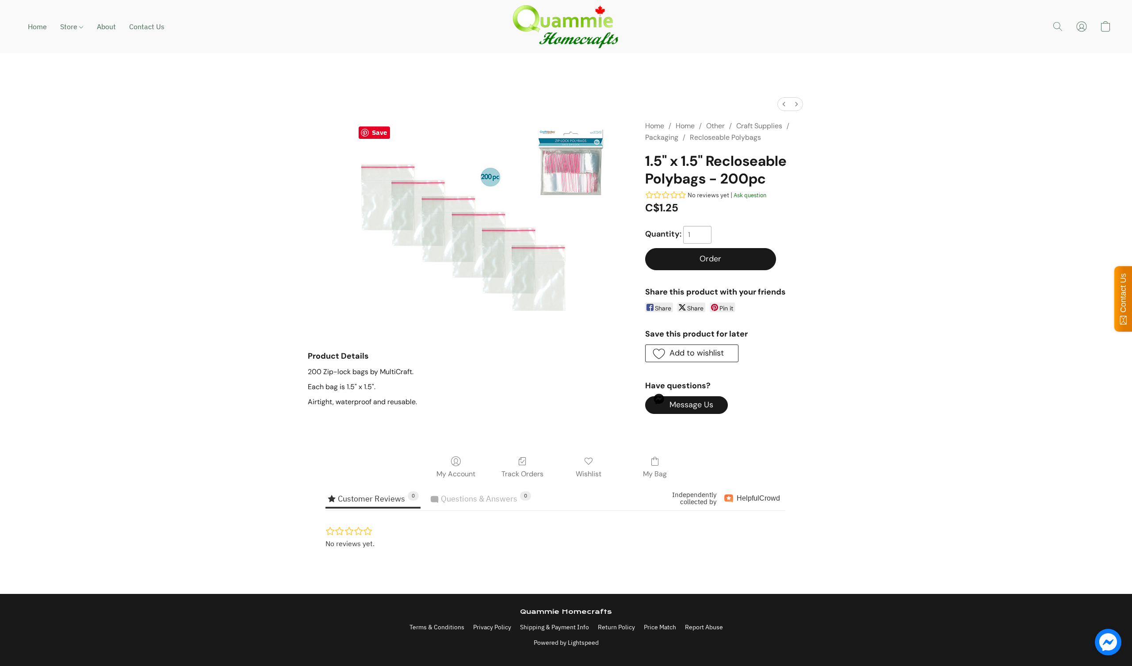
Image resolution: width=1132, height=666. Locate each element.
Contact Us (146, 26)
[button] (566, 26)
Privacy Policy (492, 627)
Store (69, 26)
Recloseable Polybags (725, 137)
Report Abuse (704, 627)
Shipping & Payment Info (554, 627)
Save (379, 132)
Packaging (661, 137)
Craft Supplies (759, 125)
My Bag (655, 473)
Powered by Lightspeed (566, 643)
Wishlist (588, 473)
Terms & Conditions (436, 627)
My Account (455, 473)
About (106, 26)
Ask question (750, 195)
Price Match (660, 627)
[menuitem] (784, 104)
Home (37, 26)
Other (715, 125)
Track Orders (522, 473)
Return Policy (616, 627)
